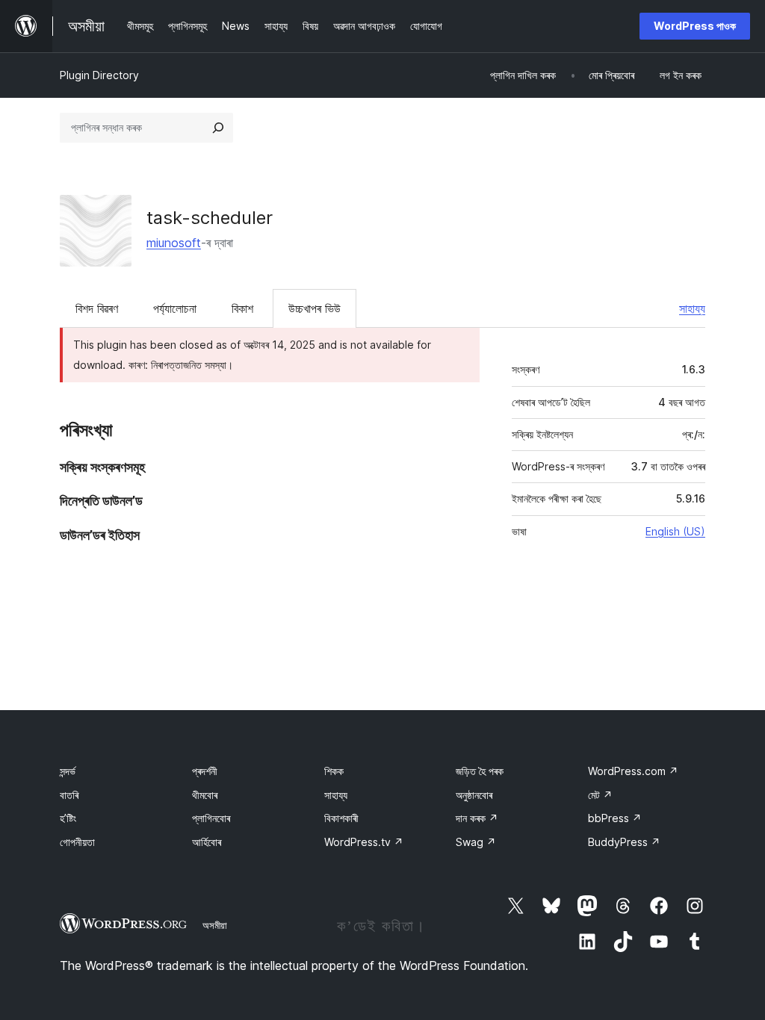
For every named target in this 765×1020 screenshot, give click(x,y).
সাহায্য (692, 308)
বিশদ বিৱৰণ (96, 308)
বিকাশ (242, 308)
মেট (600, 795)
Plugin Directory (99, 75)
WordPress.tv (363, 842)
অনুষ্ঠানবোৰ (474, 795)
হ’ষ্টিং (68, 818)
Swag (476, 842)
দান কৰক (477, 818)
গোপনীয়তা (77, 842)
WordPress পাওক (695, 25)
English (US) (675, 531)
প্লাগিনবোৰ (211, 818)
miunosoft (173, 242)
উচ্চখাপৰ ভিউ (314, 308)
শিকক (334, 771)
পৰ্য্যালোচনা (174, 308)
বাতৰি (69, 795)
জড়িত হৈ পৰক (480, 771)
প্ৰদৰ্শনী (204, 771)
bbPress (615, 818)
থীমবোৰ (204, 795)
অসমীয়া (214, 925)
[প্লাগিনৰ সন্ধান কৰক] (218, 128)
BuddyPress (624, 842)
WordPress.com (633, 771)
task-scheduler (209, 217)
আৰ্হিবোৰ (206, 842)
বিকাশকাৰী (341, 818)
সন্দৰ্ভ (67, 771)
